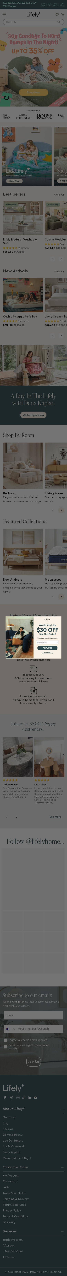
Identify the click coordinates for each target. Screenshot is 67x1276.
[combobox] (47, 642)
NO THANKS (47, 653)
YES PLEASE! (47, 648)
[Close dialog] (60, 618)
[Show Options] (57, 642)
